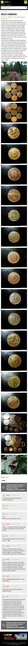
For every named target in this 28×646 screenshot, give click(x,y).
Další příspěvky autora (20, 17)
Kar (6, 513)
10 (7, 18)
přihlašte (22, 489)
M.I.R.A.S (8, 576)
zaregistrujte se (10, 489)
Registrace (9, 5)
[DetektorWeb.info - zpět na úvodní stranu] (6, 2)
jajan (7, 535)
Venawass (8, 495)
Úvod (2, 11)
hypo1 (13, 17)
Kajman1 (7, 586)
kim (6, 505)
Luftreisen (8, 524)
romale (7, 596)
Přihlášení (3, 5)
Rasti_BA (7, 559)
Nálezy (5, 11)
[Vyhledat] (25, 7)
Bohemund (8, 545)
